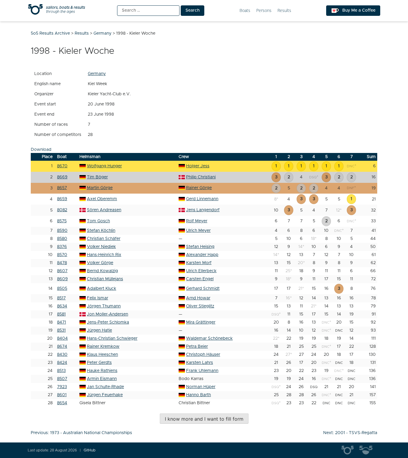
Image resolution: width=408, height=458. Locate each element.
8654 (62, 403)
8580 (62, 239)
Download (41, 150)
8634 (62, 306)
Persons (264, 10)
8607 (62, 271)
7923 (62, 387)
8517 (61, 298)
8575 (62, 221)
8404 (62, 338)
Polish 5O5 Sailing (368, 450)
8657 (62, 188)
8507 (62, 379)
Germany (97, 74)
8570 (62, 255)
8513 (61, 371)
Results (284, 10)
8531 (61, 330)
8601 (62, 395)
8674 (62, 346)
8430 (62, 355)
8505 (62, 289)
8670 (62, 166)
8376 (62, 247)
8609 (62, 279)
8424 (62, 363)
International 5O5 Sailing (350, 450)
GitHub (90, 450)
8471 (61, 322)
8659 (62, 199)
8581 (61, 314)
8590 (62, 231)
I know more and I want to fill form (204, 419)
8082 (62, 210)
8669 (62, 177)
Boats (245, 10)
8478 (62, 263)
